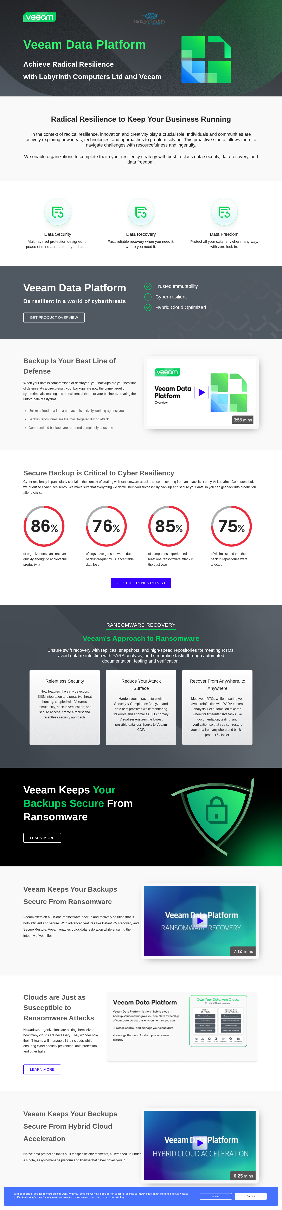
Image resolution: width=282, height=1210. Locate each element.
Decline (251, 1196)
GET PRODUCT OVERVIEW (54, 317)
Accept (216, 1196)
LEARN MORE (42, 838)
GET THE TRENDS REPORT (141, 583)
